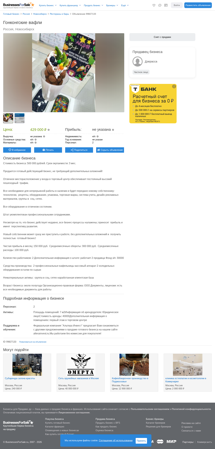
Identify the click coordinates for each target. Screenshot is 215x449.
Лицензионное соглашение (74, 412)
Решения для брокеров (158, 426)
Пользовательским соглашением (150, 409)
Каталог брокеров (155, 422)
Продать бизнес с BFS (108, 422)
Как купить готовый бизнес (59, 434)
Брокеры (110, 5)
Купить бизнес (46, 5)
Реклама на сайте (191, 423)
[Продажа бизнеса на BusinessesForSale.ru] (18, 422)
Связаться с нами (191, 430)
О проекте (186, 427)
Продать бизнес (92, 5)
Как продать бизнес (106, 426)
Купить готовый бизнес (57, 422)
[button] (154, 5)
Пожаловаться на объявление (32, 342)
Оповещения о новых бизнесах (62, 430)
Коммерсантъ (204, 442)
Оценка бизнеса (104, 430)
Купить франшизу (69, 5)
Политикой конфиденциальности (191, 409)
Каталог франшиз (54, 426)
